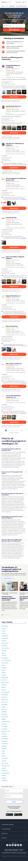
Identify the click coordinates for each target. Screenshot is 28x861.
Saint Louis (5, 702)
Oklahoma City (6, 731)
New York (4, 709)
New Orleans (5, 682)
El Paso (4, 756)
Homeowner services (8, 824)
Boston (4, 687)
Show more (24, 88)
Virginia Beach (6, 773)
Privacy (6, 850)
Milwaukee (5, 780)
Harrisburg (4, 736)
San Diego (4, 645)
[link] (14, 71)
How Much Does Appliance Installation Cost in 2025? (8, 598)
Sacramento (5, 643)
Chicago (4, 675)
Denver (4, 653)
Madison (4, 778)
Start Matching (14, 30)
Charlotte (4, 714)
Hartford (4, 655)
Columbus (4, 729)
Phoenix (4, 628)
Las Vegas (4, 704)
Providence (5, 743)
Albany (3, 707)
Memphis (4, 746)
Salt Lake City (5, 765)
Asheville (4, 712)
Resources (4, 833)
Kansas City (5, 699)
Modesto (4, 641)
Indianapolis (5, 677)
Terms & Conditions (22, 852)
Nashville (4, 748)
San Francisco (5, 648)
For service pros (6, 829)
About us (4, 838)
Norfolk (4, 768)
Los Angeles (5, 638)
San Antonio (5, 763)
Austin (3, 751)
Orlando (4, 667)
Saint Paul (4, 697)
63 (22, 430)
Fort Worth (5, 758)
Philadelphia (5, 739)
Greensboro (5, 716)
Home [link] (3, 6)
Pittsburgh (4, 741)
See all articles (8, 578)
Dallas (3, 753)
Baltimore (4, 685)
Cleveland (4, 726)
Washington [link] (12, 6)
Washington (5, 658)
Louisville (4, 680)
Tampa (3, 670)
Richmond (4, 770)
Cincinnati (4, 724)
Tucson (4, 631)
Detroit (4, 690)
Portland (4, 734)
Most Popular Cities (6, 786)
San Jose (4, 650)
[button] (4, 92)
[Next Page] (25, 430)
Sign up (14, 801)
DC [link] (6, 6)
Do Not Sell (15, 850)
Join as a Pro (18, 2)
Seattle (4, 775)
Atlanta (4, 672)
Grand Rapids (5, 692)
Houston (4, 761)
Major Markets (7, 622)
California (10, 850)
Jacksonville (5, 663)
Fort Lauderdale (6, 660)
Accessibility (20, 850)
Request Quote (14, 97)
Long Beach (5, 636)
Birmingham (5, 626)
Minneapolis (5, 694)
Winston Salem (6, 721)
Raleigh (4, 719)
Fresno (3, 633)
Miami (3, 665)
